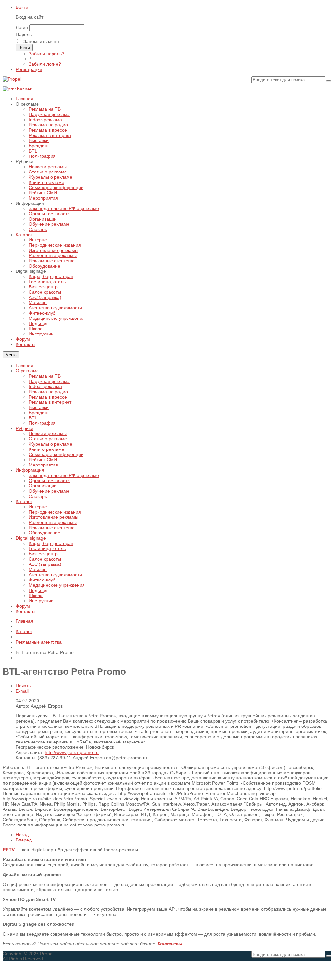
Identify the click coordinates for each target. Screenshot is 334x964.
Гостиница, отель (47, 548)
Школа (36, 595)
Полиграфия (42, 423)
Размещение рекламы (53, 522)
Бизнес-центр (43, 553)
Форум (23, 606)
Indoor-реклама (45, 386)
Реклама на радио (48, 391)
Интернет (39, 506)
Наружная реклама (49, 381)
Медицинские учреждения (57, 585)
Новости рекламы (48, 433)
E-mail (22, 691)
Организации (43, 485)
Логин (22, 27)
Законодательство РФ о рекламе (64, 475)
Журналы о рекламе (50, 444)
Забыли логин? (45, 64)
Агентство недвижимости (55, 574)
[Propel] (12, 79)
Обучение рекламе (49, 491)
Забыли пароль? (46, 53)
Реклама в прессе (48, 397)
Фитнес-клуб (42, 579)
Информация (30, 470)
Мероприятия (43, 464)
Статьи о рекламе (48, 438)
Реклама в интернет (50, 402)
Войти (22, 7)
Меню (11, 354)
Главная (24, 365)
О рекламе (27, 370)
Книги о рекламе (46, 449)
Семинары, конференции (56, 454)
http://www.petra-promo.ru (72, 752)
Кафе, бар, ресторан (51, 543)
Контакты (25, 611)
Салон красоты (45, 559)
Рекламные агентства (52, 527)
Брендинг (39, 412)
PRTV (9, 849)
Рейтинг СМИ (43, 459)
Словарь (38, 496)
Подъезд (38, 590)
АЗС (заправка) (45, 564)
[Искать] (328, 81)
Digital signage (31, 538)
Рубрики (24, 428)
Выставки (39, 407)
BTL (33, 417)
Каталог (24, 501)
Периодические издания (55, 512)
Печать (23, 685)
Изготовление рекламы (53, 517)
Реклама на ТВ (45, 376)
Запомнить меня (41, 41)
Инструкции (41, 600)
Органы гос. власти (49, 480)
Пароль (24, 34)
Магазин (38, 569)
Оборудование (44, 532)
